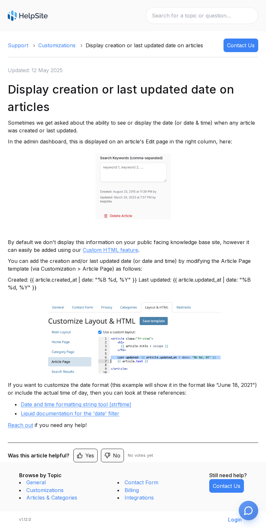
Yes (89, 455)
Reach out (20, 425)
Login (235, 519)
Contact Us (241, 45)
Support (18, 45)
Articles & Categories (51, 497)
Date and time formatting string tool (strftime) (76, 404)
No (116, 455)
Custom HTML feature (110, 250)
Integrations (139, 497)
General (36, 482)
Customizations (57, 45)
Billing (132, 490)
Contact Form (141, 482)
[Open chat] (248, 510)
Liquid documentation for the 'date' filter (70, 413)
